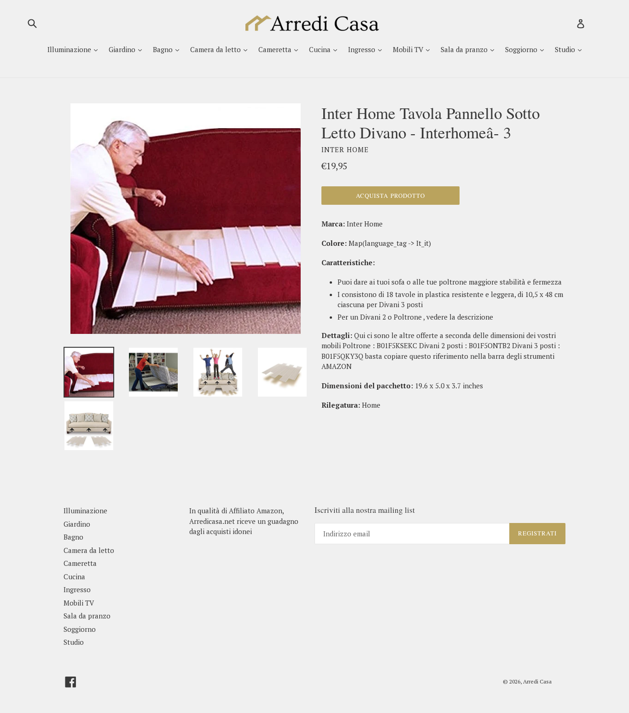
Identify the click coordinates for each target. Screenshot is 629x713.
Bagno (164, 49)
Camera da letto (216, 49)
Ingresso (362, 49)
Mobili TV (409, 49)
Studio (566, 49)
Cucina (320, 49)
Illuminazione (70, 49)
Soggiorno (522, 49)
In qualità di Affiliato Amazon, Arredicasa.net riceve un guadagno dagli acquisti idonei (243, 521)
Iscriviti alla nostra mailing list (364, 510)
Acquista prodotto (390, 195)
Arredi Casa (537, 681)
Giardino (123, 49)
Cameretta (275, 49)
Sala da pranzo (465, 49)
